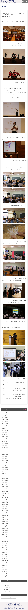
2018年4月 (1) (4, 573)
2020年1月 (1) (4, 558)
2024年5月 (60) (5, 462)
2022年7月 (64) (5, 502)
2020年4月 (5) (4, 552)
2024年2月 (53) (5, 467)
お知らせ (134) (5, 583)
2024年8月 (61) (5, 456)
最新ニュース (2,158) (6, 587)
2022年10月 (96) (5, 497)
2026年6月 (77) (5, 415)
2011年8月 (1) (4, 576)
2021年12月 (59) (5, 515)
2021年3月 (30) (5, 532)
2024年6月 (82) (5, 460)
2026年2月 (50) (5, 423)
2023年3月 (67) (5, 488)
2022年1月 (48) (5, 513)
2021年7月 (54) (5, 525)
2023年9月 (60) (5, 476)
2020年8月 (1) (4, 545)
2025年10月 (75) (5, 430)
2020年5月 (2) (4, 550)
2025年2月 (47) (5, 445)
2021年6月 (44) (5, 526)
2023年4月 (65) (5, 486)
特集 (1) (14, 597)
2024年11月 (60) (5, 451)
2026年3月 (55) (5, 421)
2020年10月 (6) (5, 541)
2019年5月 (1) (4, 563)
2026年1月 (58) (5, 425)
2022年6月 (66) (5, 504)
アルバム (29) (9, 597)
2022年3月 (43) (5, 510)
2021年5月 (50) (5, 528)
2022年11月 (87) (5, 495)
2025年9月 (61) (5, 432)
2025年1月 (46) (5, 447)
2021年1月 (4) (4, 536)
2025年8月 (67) (5, 434)
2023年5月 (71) (5, 484)
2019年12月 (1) (5, 560)
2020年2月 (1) (4, 556)
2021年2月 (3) (4, 534)
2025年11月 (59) (5, 428)
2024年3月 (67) (5, 465)
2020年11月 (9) (5, 539)
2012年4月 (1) (4, 575)
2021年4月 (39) (5, 530)
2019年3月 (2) (4, 565)
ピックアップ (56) (5, 585)
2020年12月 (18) (5, 538)
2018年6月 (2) (4, 571)
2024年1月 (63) (5, 469)
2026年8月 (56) (5, 412)
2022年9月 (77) (5, 499)
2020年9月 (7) (4, 543)
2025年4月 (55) (5, 441)
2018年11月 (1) (5, 567)
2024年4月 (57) (5, 463)
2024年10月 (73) (5, 452)
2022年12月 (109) (5, 493)
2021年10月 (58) (5, 519)
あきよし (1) (3, 597)
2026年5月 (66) (5, 417)
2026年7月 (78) (5, 414)
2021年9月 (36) (5, 521)
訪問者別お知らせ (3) (6, 591)
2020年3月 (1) (4, 554)
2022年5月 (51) (5, 506)
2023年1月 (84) (5, 491)
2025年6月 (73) (5, 438)
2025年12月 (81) (5, 426)
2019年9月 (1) (4, 562)
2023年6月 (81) (5, 482)
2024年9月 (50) (5, 454)
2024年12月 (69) (5, 449)
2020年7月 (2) (4, 547)
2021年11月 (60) (5, 517)
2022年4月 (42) (5, 508)
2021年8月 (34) (5, 523)
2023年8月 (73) (5, 478)
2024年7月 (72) (5, 458)
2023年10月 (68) (5, 475)
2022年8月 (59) (5, 501)
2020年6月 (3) (4, 549)
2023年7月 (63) (5, 480)
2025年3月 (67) (5, 443)
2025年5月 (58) (5, 439)
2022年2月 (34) (5, 512)
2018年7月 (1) (4, 569)
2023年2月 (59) (5, 489)
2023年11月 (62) (5, 473)
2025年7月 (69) (5, 436)
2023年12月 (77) (5, 471)
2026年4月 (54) (5, 419)
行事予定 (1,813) (5, 589)
